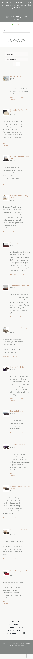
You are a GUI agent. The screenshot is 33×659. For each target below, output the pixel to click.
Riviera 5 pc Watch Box (18, 243)
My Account (11, 633)
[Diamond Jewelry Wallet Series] (6, 532)
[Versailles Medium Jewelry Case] (6, 158)
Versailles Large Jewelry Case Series (19, 572)
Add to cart (7, 184)
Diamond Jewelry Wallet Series (19, 531)
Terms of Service (13, 630)
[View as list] (18, 64)
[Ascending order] (26, 54)
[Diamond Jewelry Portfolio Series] (6, 489)
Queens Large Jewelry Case (18, 329)
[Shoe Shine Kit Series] (6, 447)
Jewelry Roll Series (17, 411)
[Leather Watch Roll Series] (6, 369)
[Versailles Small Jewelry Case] (6, 198)
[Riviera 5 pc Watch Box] (6, 245)
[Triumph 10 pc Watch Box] (6, 287)
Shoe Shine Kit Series (18, 445)
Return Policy (14, 624)
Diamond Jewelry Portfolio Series (20, 487)
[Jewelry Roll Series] (6, 413)
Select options (13, 98)
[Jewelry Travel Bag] (6, 78)
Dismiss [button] (23, 8)
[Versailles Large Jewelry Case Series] (6, 573)
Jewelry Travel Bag (17, 77)
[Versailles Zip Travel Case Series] (6, 112)
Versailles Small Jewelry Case (19, 197)
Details (22, 97)
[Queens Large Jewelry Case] (6, 330)
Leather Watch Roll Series (20, 367)
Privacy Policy (14, 621)
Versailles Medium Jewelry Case (20, 157)
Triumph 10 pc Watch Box (19, 285)
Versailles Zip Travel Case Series (20, 111)
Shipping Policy (14, 627)
